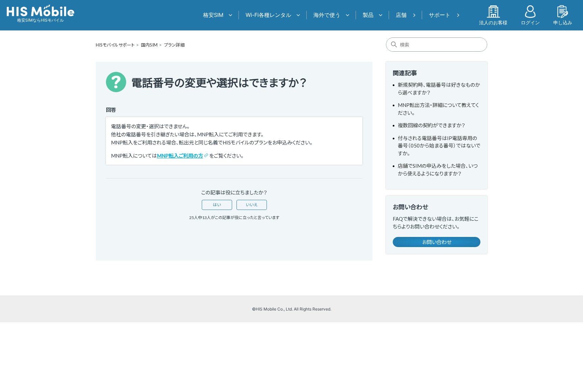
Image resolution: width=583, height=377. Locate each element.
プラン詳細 (174, 45)
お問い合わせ (436, 242)
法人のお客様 (493, 22)
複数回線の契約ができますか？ (431, 125)
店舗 (401, 14)
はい (217, 204)
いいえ (252, 204)
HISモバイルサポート (115, 45)
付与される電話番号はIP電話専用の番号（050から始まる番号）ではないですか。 (439, 145)
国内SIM (149, 45)
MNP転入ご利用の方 (180, 156)
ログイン (530, 22)
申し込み (562, 22)
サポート (439, 14)
